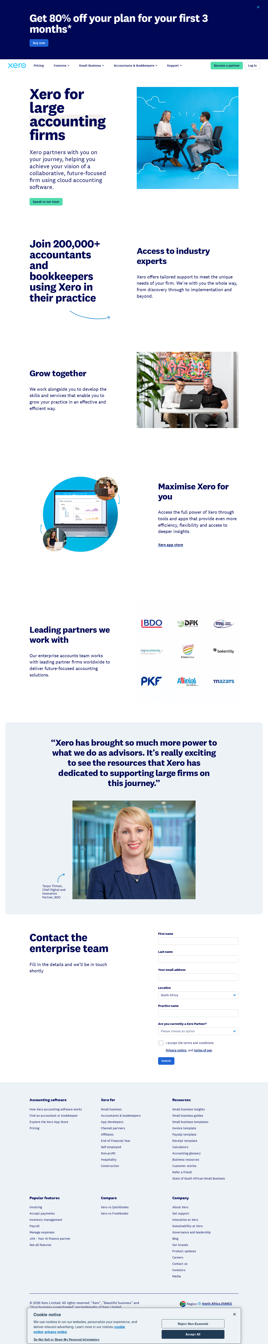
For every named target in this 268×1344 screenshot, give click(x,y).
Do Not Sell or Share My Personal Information (66, 1340)
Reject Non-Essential (193, 1324)
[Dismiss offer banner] (258, 7)
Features (60, 65)
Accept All (193, 1334)
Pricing (39, 65)
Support (173, 65)
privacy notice (56, 1331)
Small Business (90, 65)
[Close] (234, 1314)
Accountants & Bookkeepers (134, 65)
